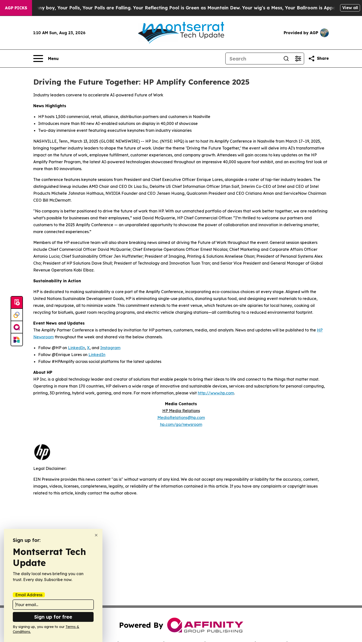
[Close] (96, 535)
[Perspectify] (16, 315)
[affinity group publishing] (16, 327)
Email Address (28, 594)
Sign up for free (53, 617)
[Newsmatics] (16, 339)
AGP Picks (16, 7)
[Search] (286, 58)
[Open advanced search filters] (298, 58)
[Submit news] (16, 303)
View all (350, 7)
